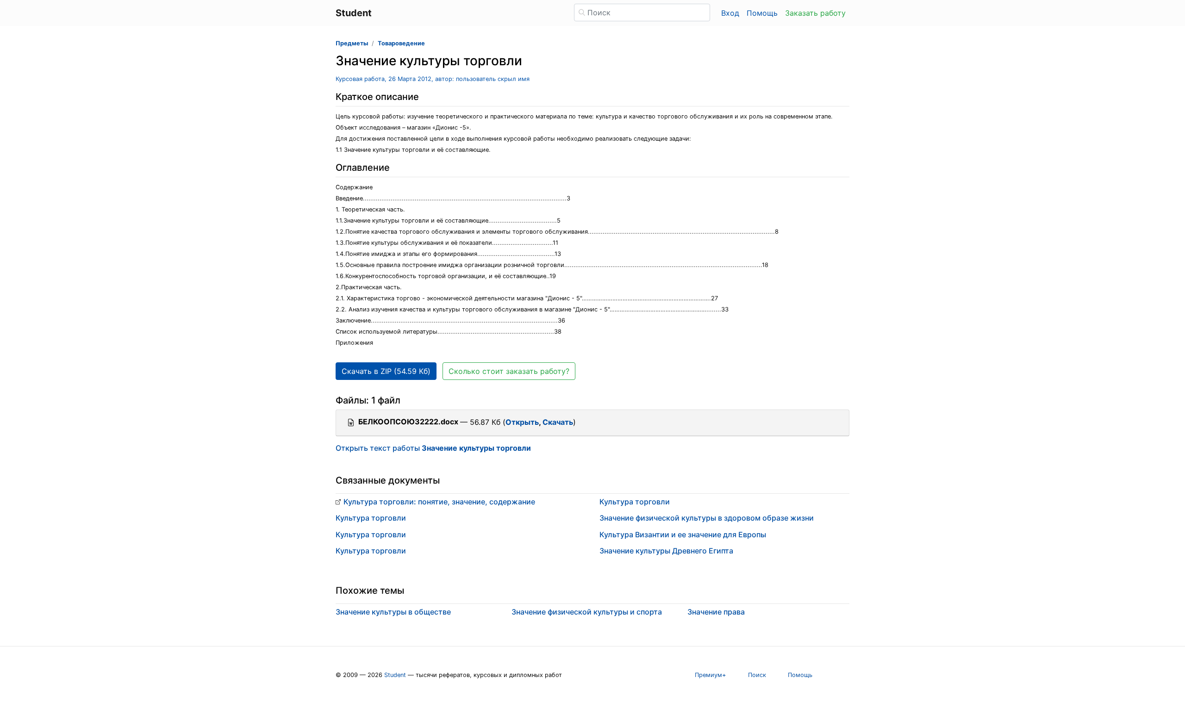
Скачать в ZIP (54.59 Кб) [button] (386, 371)
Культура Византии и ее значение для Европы (682, 534)
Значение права (716, 611)
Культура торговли (371, 517)
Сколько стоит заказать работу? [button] (509, 371)
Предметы (352, 43)
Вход (730, 13)
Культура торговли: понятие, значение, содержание (439, 501)
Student (395, 674)
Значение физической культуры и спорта (586, 611)
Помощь (762, 13)
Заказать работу (815, 13)
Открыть (522, 422)
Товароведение (401, 43)
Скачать (558, 422)
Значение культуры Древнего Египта (666, 550)
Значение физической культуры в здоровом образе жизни (706, 517)
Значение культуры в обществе (393, 611)
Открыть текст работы (433, 448)
